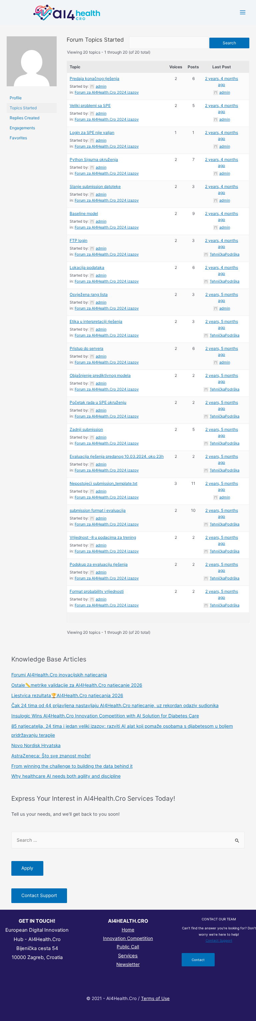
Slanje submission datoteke (95, 186)
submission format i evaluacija (98, 510)
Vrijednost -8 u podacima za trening (103, 537)
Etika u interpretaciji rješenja (96, 321)
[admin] (32, 64)
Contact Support (39, 895)
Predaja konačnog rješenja (94, 78)
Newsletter (128, 964)
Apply (27, 868)
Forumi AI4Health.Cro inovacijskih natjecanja (59, 674)
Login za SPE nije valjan (92, 132)
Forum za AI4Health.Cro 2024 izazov (107, 92)
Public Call (128, 946)
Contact (198, 960)
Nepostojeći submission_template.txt (103, 483)
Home (128, 929)
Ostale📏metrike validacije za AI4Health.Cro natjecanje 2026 (76, 685)
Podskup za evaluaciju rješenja (99, 564)
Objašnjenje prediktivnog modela (100, 375)
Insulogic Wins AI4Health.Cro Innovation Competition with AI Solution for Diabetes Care (105, 715)
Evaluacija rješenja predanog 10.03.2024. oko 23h (117, 456)
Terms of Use (155, 998)
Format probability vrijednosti (97, 591)
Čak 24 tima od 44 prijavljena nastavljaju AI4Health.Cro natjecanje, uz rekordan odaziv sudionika (115, 705)
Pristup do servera (86, 348)
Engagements (22, 127)
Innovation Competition (128, 938)
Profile (16, 97)
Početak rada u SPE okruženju (98, 402)
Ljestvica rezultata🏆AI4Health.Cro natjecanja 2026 (67, 695)
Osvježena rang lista (89, 294)
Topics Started (23, 107)
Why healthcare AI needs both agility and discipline (66, 776)
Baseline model (84, 213)
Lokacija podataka (87, 267)
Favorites (18, 137)
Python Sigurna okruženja (94, 159)
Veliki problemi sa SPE (90, 105)
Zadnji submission (86, 429)
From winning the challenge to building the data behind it (72, 766)
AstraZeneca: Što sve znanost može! (51, 755)
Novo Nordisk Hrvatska (36, 745)
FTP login (78, 240)
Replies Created (24, 117)
